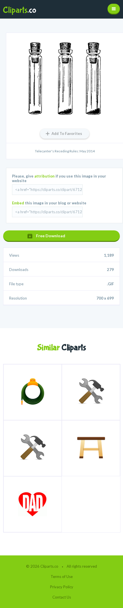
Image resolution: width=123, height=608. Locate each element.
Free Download (50, 235)
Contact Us (61, 597)
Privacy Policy (61, 587)
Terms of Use (62, 576)
